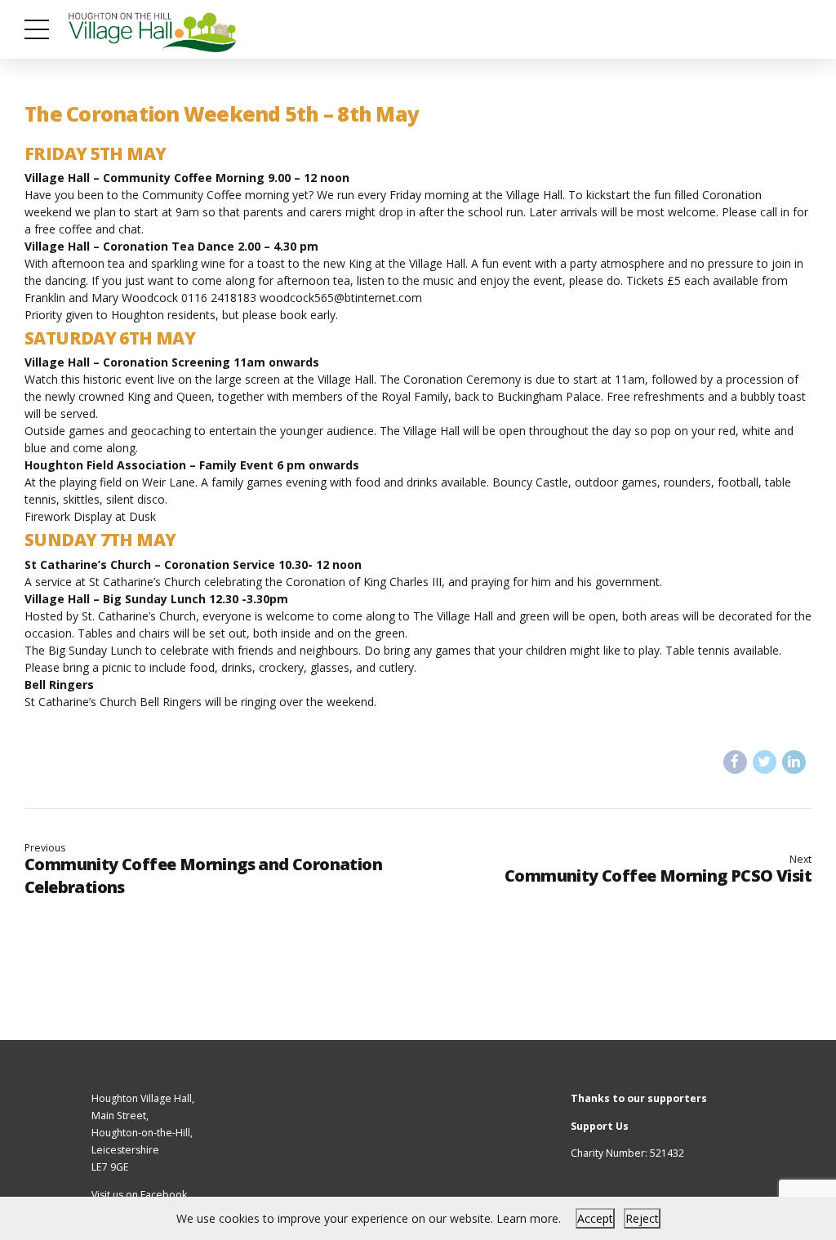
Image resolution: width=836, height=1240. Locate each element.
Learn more (527, 1218)
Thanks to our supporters (639, 1098)
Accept (595, 1218)
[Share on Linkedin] (794, 762)
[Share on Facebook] (735, 762)
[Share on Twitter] (764, 762)
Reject (642, 1218)
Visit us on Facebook (139, 1195)
